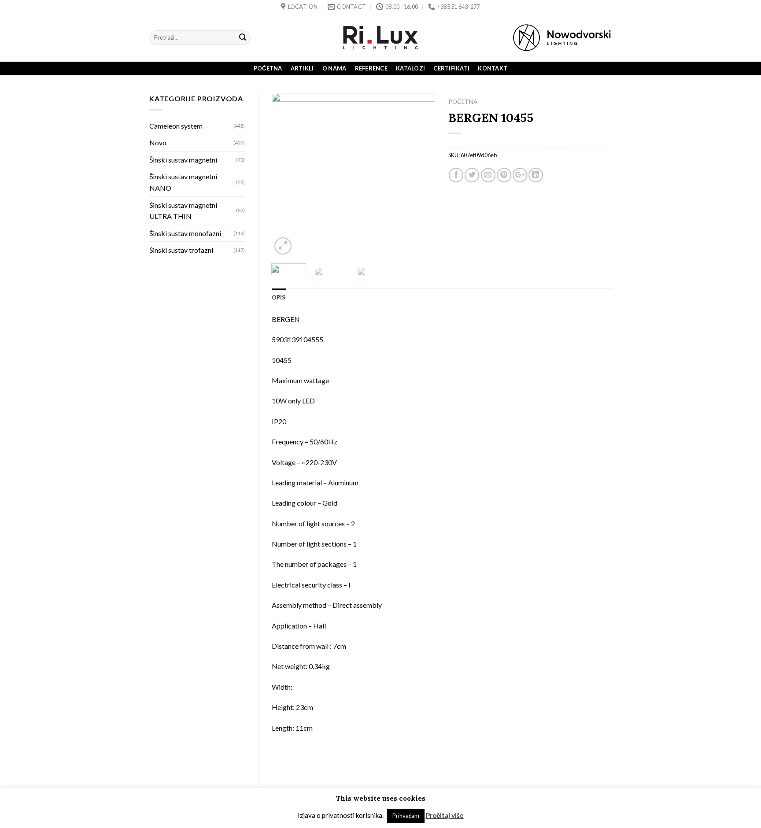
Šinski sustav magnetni (183, 159)
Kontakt (492, 68)
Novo (157, 142)
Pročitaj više (445, 815)
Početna (268, 68)
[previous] (286, 175)
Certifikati (451, 68)
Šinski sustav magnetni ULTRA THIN (183, 211)
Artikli (302, 68)
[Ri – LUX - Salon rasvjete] (380, 37)
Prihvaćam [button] (405, 815)
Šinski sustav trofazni (181, 250)
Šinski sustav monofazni (185, 233)
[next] (421, 175)
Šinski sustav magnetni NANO (183, 182)
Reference (371, 68)
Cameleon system (176, 126)
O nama (334, 68)
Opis (279, 297)
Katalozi (410, 68)
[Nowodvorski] (562, 37)
